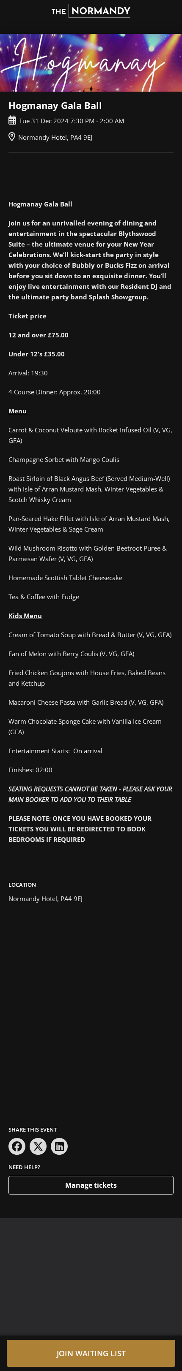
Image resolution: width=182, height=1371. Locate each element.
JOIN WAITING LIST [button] (91, 1353)
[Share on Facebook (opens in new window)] (16, 1146)
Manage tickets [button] (91, 1185)
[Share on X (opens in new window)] (38, 1146)
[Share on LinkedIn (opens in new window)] (59, 1146)
